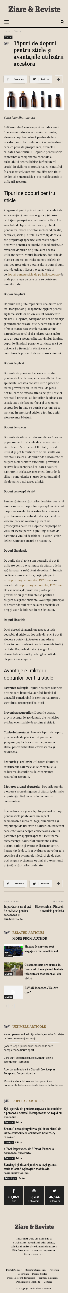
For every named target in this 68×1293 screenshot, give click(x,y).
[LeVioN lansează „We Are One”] (13, 992)
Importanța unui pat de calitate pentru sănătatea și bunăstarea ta (17, 913)
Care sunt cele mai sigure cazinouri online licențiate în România (28, 1059)
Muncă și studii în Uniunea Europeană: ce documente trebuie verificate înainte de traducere (33, 1083)
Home (7, 31)
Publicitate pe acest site (28, 1281)
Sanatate (9, 1122)
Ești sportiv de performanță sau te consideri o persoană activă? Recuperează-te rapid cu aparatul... (33, 1113)
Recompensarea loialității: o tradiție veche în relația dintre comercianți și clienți (34, 1036)
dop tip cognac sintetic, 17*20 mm (40, 585)
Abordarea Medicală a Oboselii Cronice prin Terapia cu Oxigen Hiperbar (29, 1071)
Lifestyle (9, 1142)
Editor (19, 1122)
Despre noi (23, 1273)
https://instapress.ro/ (35, 1269)
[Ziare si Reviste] (34, 9)
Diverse (18, 31)
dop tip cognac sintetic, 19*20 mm (29, 580)
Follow (34, 1187)
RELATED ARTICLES (28, 932)
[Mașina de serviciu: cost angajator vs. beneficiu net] (13, 950)
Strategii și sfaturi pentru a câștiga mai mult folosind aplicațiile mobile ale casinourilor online (30, 1169)
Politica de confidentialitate (21, 1277)
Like (14, 1187)
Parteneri (54, 1269)
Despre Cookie (39, 1273)
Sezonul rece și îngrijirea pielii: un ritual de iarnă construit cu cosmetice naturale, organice (32, 1133)
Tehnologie (10, 1178)
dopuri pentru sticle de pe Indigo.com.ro (34, 274)
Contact (48, 1281)
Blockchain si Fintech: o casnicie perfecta (49, 909)
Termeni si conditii (48, 1277)
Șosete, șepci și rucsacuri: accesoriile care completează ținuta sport (28, 1048)
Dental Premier (13, 1269)
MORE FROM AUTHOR (29, 938)
